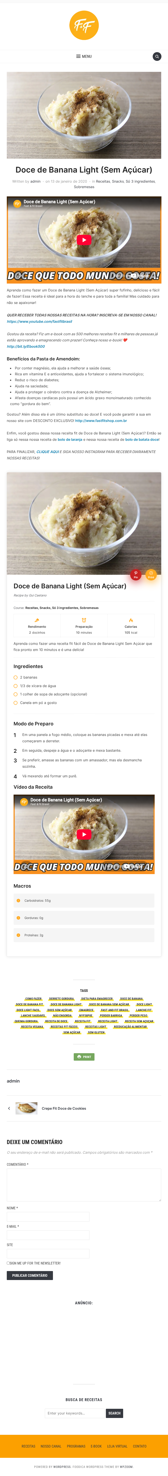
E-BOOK (96, 1446)
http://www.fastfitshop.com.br (101, 420)
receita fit (83, 1021)
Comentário (17, 1164)
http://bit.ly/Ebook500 (26, 346)
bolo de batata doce (142, 439)
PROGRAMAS (76, 1446)
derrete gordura (61, 998)
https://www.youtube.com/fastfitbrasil (39, 321)
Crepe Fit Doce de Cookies (64, 1108)
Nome (12, 1208)
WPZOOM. (127, 1467)
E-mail (13, 1226)
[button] (84, 56)
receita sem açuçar (139, 1021)
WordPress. (62, 1467)
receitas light (95, 1026)
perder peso (138, 1015)
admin (35, 181)
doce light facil (28, 1010)
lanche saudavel (33, 1015)
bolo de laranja (70, 439)
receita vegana (32, 1026)
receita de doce (56, 1021)
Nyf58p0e (85, 1015)
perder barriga (111, 1015)
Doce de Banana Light (66, 1004)
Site (10, 1245)
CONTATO (140, 1446)
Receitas (103, 181)
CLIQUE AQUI (47, 452)
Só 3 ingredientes (140, 181)
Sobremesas (84, 187)
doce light (144, 1004)
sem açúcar (71, 1032)
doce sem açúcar (59, 1010)
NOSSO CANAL (51, 1446)
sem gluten (96, 1032)
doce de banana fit (29, 1004)
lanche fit (144, 1010)
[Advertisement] (84, 1342)
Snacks (118, 181)
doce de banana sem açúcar (109, 1004)
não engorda (62, 1015)
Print (87, 1057)
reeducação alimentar (130, 1026)
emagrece (86, 1010)
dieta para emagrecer (97, 998)
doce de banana (131, 998)
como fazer (33, 998)
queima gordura (26, 1021)
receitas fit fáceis (64, 1026)
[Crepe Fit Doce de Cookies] (26, 1108)
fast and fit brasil (115, 1010)
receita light (107, 1021)
